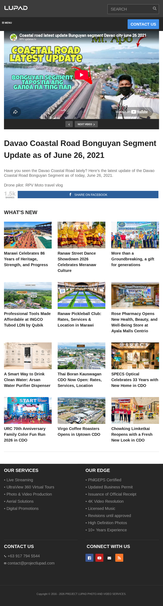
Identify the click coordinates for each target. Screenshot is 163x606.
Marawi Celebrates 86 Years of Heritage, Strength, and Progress (26, 259)
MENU (8, 22)
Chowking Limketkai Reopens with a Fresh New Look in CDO (131, 434)
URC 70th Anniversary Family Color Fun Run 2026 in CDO (25, 434)
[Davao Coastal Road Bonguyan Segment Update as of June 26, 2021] (28, 235)
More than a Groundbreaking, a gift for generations (132, 259)
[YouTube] (99, 558)
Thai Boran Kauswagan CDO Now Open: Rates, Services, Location (80, 380)
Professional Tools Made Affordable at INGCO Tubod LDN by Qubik (27, 319)
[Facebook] (89, 558)
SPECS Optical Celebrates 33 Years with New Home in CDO (134, 380)
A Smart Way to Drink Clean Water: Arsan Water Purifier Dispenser (27, 380)
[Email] (109, 558)
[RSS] (119, 558)
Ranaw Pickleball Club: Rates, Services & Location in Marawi (79, 319)
